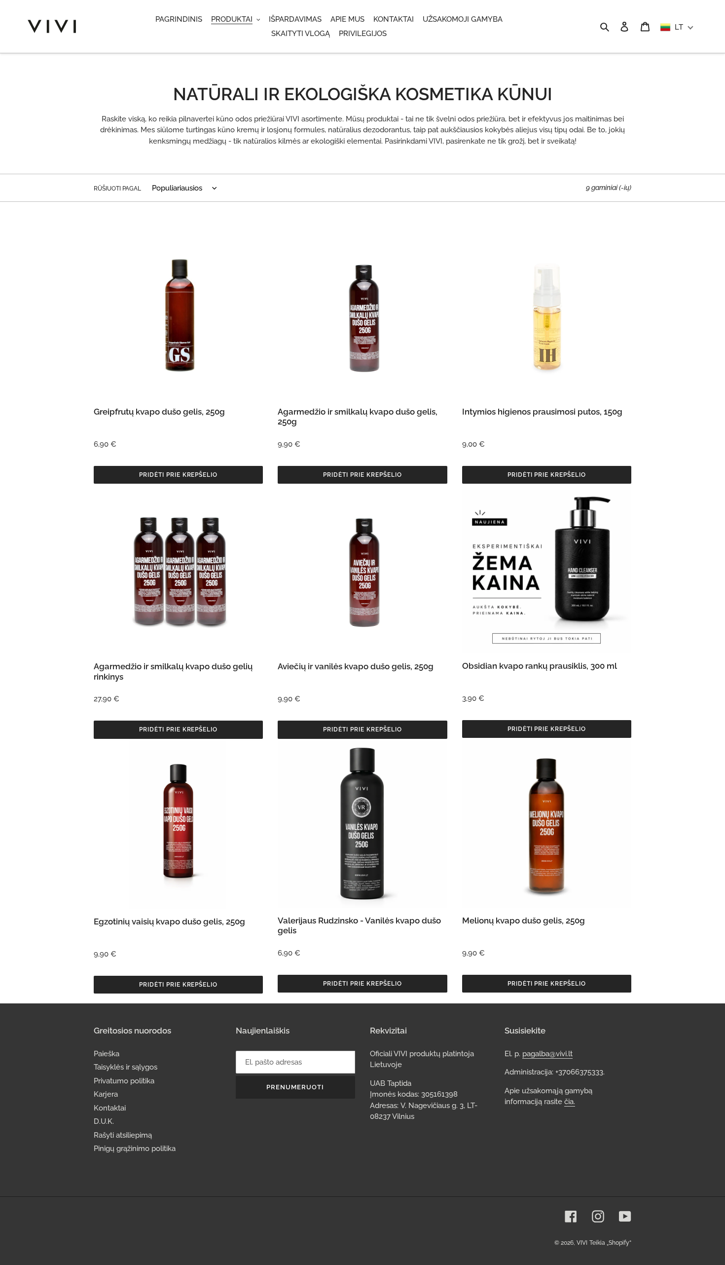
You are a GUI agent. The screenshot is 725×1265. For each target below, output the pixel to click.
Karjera (106, 1094)
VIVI (582, 1242)
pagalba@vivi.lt (547, 1053)
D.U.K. (104, 1121)
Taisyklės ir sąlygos (125, 1067)
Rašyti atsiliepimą (123, 1135)
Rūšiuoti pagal (117, 188)
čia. (569, 1101)
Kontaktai (110, 1108)
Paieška (106, 1053)
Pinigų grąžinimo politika (135, 1148)
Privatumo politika (124, 1080)
